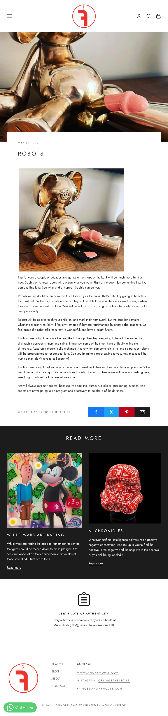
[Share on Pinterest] (127, 412)
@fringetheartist (114, 681)
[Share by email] (142, 412)
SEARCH (57, 664)
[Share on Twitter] (111, 412)
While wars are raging (36, 534)
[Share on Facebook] (96, 412)
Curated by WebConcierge (104, 705)
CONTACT (58, 686)
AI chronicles (106, 530)
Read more (14, 567)
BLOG (55, 671)
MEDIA (55, 678)
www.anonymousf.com (98, 673)
